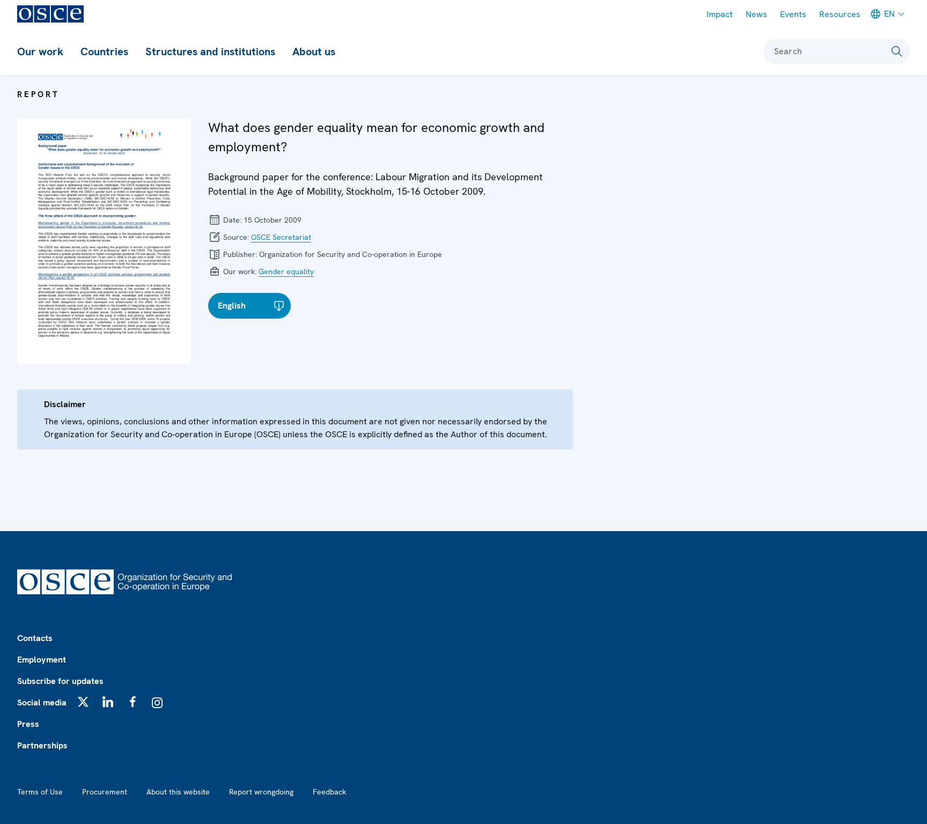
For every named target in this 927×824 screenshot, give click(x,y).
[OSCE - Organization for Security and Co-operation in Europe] (50, 14)
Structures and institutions (210, 51)
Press (28, 724)
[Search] (897, 51)
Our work (40, 51)
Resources (839, 14)
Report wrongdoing (261, 792)
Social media (42, 702)
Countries (104, 51)
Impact (720, 14)
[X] (83, 702)
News (756, 14)
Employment (41, 659)
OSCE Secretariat (281, 237)
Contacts (35, 638)
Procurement (104, 792)
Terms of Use (40, 792)
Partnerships (42, 745)
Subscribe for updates (60, 681)
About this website (178, 792)
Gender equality (286, 271)
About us (313, 51)
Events (793, 14)
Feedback (329, 792)
